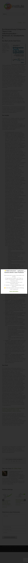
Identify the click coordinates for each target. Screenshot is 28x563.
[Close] (25, 271)
